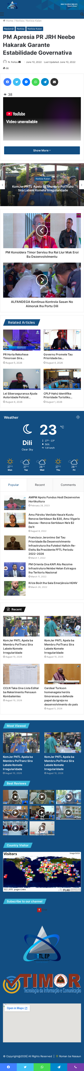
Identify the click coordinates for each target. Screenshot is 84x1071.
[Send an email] (19, 62)
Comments (68, 485)
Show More (41, 150)
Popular (13, 485)
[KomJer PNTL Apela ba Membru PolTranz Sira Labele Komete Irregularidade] (21, 626)
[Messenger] (26, 82)
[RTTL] (42, 5)
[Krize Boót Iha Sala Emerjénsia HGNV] (15, 588)
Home (9, 20)
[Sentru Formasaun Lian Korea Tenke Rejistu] (15, 797)
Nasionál (9, 28)
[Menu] (2, 14)
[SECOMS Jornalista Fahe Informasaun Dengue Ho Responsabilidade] (15, 828)
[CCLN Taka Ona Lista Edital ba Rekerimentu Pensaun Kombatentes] (21, 674)
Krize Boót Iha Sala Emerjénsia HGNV (53, 583)
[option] (42, 184)
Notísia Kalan (34, 20)
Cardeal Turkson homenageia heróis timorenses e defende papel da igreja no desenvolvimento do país (61, 696)
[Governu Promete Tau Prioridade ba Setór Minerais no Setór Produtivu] (62, 340)
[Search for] (82, 14)
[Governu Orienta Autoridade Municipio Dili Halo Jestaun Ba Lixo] (68, 797)
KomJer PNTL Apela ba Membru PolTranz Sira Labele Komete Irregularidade (42, 188)
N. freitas (13, 62)
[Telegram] (45, 82)
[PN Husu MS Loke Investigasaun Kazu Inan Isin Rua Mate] (15, 813)
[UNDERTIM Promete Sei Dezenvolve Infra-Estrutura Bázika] (42, 828)
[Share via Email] (54, 82)
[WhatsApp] (35, 82)
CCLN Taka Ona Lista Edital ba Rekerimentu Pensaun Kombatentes (21, 692)
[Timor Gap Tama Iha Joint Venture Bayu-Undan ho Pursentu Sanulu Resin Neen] (42, 813)
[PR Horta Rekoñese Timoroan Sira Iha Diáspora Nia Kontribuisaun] (21, 340)
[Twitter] (17, 82)
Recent (40, 485)
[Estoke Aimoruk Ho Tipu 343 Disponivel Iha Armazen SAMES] (42, 797)
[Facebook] (7, 82)
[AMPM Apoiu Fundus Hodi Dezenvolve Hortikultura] (15, 502)
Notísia (19, 20)
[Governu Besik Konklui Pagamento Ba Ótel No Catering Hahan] (68, 813)
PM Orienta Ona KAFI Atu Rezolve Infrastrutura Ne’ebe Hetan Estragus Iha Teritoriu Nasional (52, 568)
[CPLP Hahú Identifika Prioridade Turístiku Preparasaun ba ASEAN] (62, 379)
